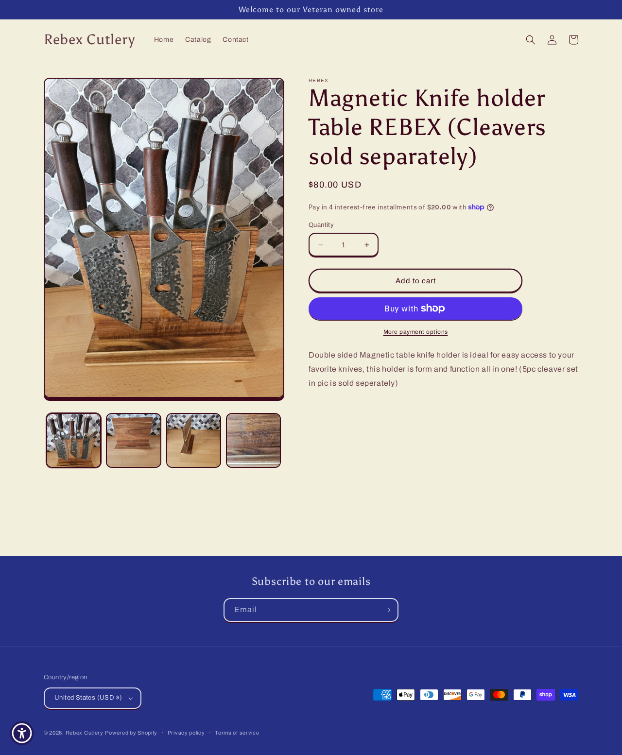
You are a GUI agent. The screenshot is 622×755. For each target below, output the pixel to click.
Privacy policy (186, 733)
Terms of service (237, 733)
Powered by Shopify (131, 733)
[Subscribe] (386, 610)
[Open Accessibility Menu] (22, 733)
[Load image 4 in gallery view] (253, 440)
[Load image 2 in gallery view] (133, 440)
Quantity (321, 225)
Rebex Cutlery (85, 733)
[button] (530, 40)
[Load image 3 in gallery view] (193, 440)
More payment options (415, 331)
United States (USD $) (88, 697)
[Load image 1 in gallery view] (73, 440)
